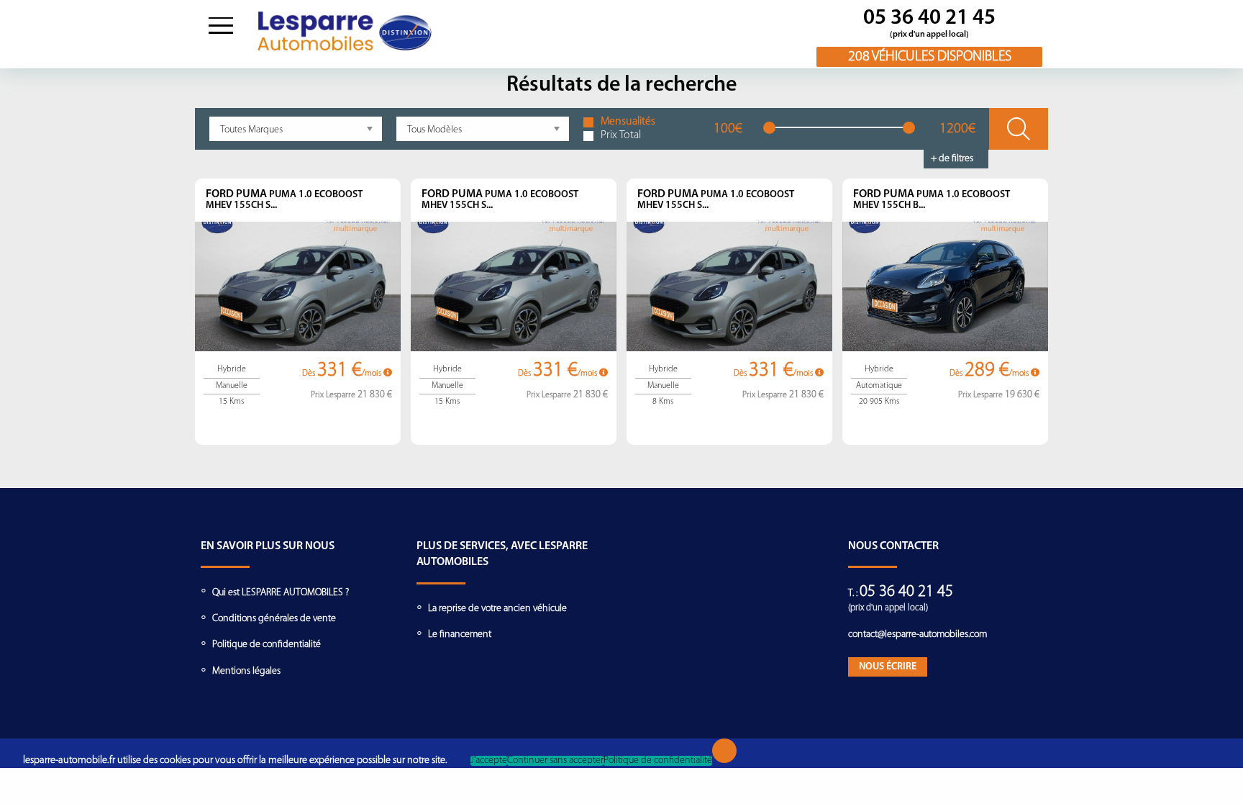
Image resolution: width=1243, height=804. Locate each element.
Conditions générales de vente (274, 618)
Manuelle (231, 385)
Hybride (231, 369)
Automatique (879, 385)
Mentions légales (246, 671)
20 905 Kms (879, 401)
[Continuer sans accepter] (724, 750)
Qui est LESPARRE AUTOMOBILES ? (280, 592)
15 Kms (231, 401)
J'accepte (488, 761)
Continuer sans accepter (555, 761)
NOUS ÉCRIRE (887, 666)
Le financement (459, 634)
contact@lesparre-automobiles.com (917, 634)
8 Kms (662, 401)
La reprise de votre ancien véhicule (497, 608)
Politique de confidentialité (266, 644)
